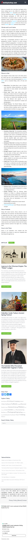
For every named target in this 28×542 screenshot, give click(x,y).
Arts (8, 401)
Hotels (5, 409)
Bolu (15, 14)
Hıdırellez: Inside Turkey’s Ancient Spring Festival (11, 465)
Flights (6, 407)
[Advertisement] (14, 441)
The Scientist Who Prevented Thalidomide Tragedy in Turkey (14, 467)
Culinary (8, 404)
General (11, 407)
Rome (11, 12)
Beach (12, 401)
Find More (11, 242)
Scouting (23, 412)
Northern (3, 412)
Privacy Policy (4, 490)
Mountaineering (20, 410)
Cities (3, 404)
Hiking (16, 407)
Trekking (22, 415)
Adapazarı (13, 22)
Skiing (2, 414)
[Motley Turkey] (9, 2)
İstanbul (7, 24)
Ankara (12, 24)
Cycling (18, 404)
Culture (14, 404)
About (19, 500)
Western (3, 416)
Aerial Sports (4, 401)
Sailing (20, 412)
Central (21, 401)
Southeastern (7, 414)
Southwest (12, 414)
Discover (23, 404)
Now (6, 412)
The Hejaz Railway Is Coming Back (8, 477)
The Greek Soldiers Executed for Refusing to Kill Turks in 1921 (13, 480)
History (21, 407)
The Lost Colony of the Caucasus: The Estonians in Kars (12, 470)
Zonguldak (14, 21)
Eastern (3, 407)
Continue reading (5, 286)
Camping (16, 401)
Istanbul (10, 410)
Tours (17, 414)
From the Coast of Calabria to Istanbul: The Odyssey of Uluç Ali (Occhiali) (13, 474)
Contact (24, 500)
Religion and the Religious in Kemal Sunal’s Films (11, 460)
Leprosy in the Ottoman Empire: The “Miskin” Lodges (12, 462)
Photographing (12, 412)
